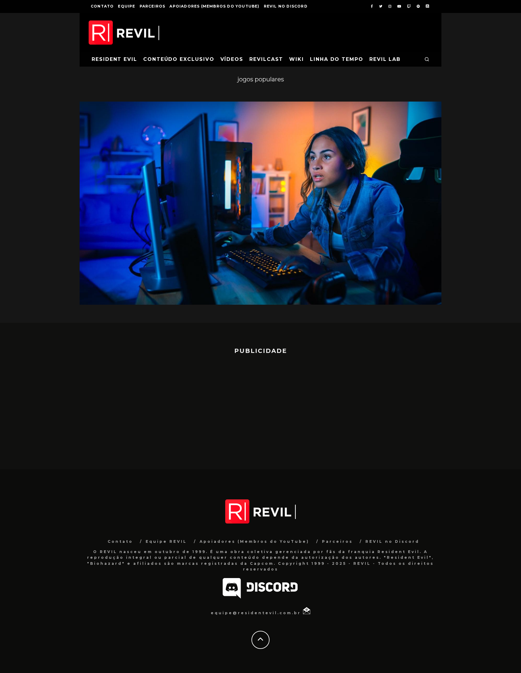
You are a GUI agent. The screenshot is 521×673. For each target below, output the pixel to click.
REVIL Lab (385, 59)
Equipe (126, 6)
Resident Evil (114, 59)
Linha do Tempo (336, 59)
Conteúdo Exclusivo (178, 59)
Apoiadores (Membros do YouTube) (214, 6)
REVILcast (266, 59)
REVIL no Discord (286, 6)
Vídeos (232, 59)
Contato (102, 6)
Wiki (296, 59)
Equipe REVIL (166, 541)
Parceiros (153, 6)
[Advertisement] (260, 409)
